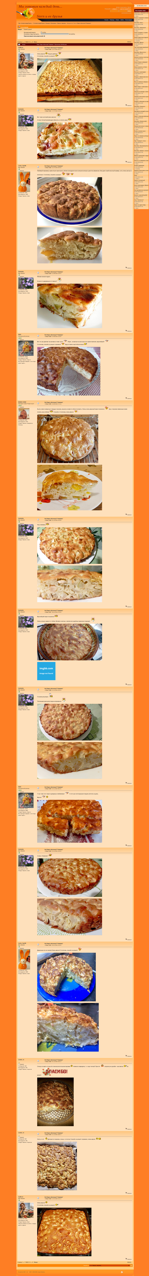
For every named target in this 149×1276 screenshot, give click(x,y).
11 (30, 42)
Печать (129, 41)
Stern (74, 23)
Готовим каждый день (39, 23)
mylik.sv (20, 47)
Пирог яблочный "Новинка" (84, 23)
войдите (114, 9)
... (24, 42)
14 (32, 42)
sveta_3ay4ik (22, 165)
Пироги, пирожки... (62, 23)
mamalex (21, 109)
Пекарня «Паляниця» (51, 23)
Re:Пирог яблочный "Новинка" (54, 48)
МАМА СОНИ (22, 402)
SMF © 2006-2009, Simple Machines (37, 1272)
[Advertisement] (8, 34)
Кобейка (138, 168)
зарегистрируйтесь (125, 9)
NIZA (19, 334)
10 (28, 42)
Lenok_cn (21, 1059)
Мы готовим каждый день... (40, 6)
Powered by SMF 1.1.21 (23, 1272)
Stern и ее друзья (49, 16)
